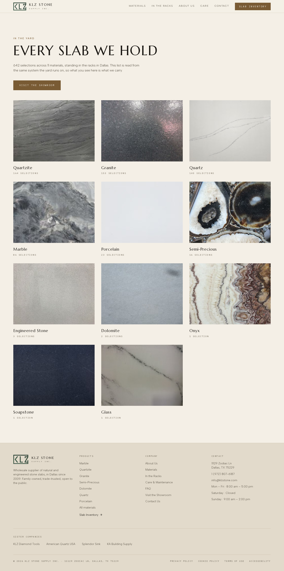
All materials (87, 507)
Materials (137, 5)
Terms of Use (234, 561)
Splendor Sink (91, 544)
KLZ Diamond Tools (26, 544)
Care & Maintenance (159, 482)
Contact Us (152, 501)
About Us (187, 5)
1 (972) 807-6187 (223, 474)
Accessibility (260, 561)
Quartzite (85, 469)
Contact (222, 5)
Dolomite (85, 488)
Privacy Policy (181, 561)
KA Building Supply (119, 544)
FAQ (148, 488)
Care (204, 5)
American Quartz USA (60, 544)
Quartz (83, 495)
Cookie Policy (209, 561)
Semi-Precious (89, 482)
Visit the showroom (37, 85)
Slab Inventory (253, 6)
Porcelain (85, 501)
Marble (84, 463)
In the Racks (162, 5)
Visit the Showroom (158, 495)
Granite (84, 476)
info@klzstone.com (224, 480)
